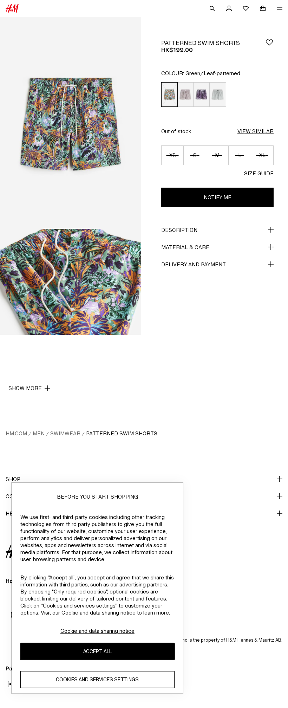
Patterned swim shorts (121, 433)
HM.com (16, 433)
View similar (255, 131)
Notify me (217, 197)
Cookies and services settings (97, 679)
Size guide (259, 173)
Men (39, 433)
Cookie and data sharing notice (97, 631)
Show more (25, 388)
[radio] (169, 94)
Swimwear (65, 433)
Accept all (97, 651)
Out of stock (176, 131)
